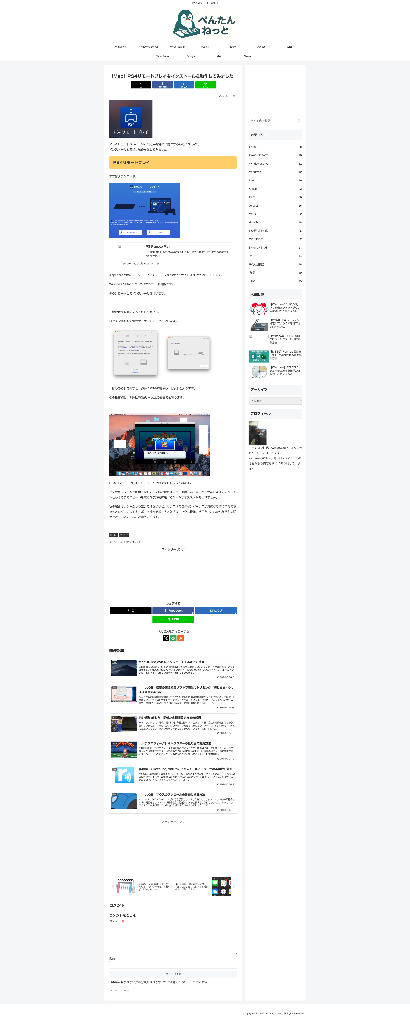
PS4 (115, 542)
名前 (112, 958)
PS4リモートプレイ (131, 542)
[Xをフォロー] (166, 638)
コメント (116, 921)
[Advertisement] (173, 574)
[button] (299, 121)
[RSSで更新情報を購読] (180, 638)
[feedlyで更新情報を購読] (173, 638)
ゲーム (125, 535)
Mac (115, 535)
